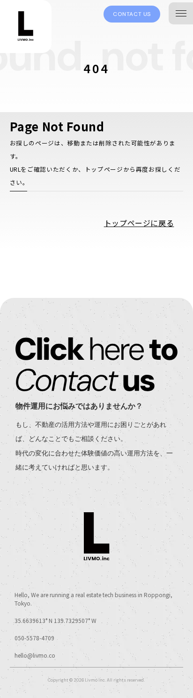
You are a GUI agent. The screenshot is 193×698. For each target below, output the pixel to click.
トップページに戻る (139, 222)
